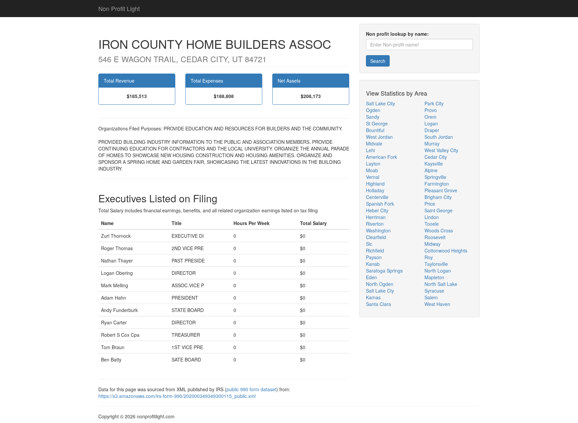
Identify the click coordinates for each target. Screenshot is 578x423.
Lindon (431, 217)
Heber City (377, 210)
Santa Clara (378, 304)
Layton (373, 163)
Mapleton (434, 277)
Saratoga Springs (384, 270)
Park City (434, 103)
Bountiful (375, 130)
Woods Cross (438, 230)
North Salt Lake (440, 284)
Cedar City (435, 156)
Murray (432, 143)
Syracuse (434, 290)
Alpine (431, 170)
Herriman (376, 217)
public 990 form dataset (251, 389)
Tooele (431, 223)
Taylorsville (436, 263)
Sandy (372, 116)
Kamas (373, 297)
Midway (432, 243)
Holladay (375, 190)
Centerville (377, 197)
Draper (431, 130)
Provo (430, 110)
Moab (372, 170)
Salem (431, 297)
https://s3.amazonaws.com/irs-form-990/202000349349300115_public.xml (177, 396)
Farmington (436, 183)
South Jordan (438, 136)
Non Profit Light (119, 8)
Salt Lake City (380, 103)
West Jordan (379, 136)
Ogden (373, 110)
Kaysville (433, 163)
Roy (428, 257)
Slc (369, 243)
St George (377, 123)
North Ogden (379, 284)
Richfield (375, 250)
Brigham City (438, 197)
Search (377, 61)
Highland (375, 183)
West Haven (437, 304)
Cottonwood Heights (445, 250)
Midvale (374, 143)
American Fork (381, 156)
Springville (435, 177)
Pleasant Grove (440, 190)
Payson (374, 257)
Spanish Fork (380, 203)
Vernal (372, 177)
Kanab (373, 263)
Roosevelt (435, 237)
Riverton (375, 223)
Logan (431, 123)
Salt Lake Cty (380, 290)
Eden (371, 277)
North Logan (437, 270)
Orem (430, 116)
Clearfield (376, 237)
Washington (378, 230)
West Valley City (441, 150)
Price (429, 203)
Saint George (438, 210)
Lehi (370, 150)
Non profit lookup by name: (397, 33)
